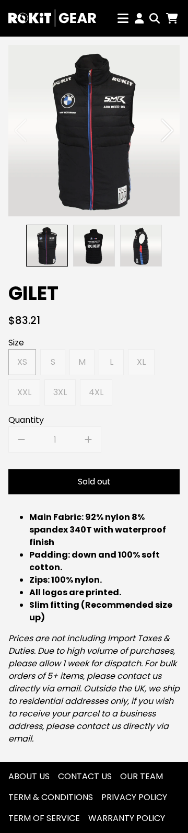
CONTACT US (85, 776)
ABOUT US (29, 776)
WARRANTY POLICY (126, 818)
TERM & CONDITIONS (50, 797)
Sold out (94, 482)
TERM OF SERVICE (44, 818)
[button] (167, 130)
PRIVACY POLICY (134, 797)
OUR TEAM (141, 776)
